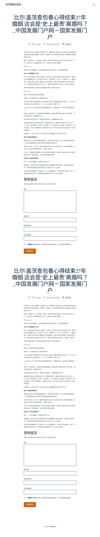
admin (38, 44)
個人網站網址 (27, 235)
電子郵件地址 (28, 225)
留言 (25, 189)
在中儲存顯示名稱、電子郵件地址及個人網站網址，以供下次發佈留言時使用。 (49, 244)
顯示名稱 (27, 216)
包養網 (38, 95)
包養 (27, 137)
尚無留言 (68, 44)
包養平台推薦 (40, 77)
